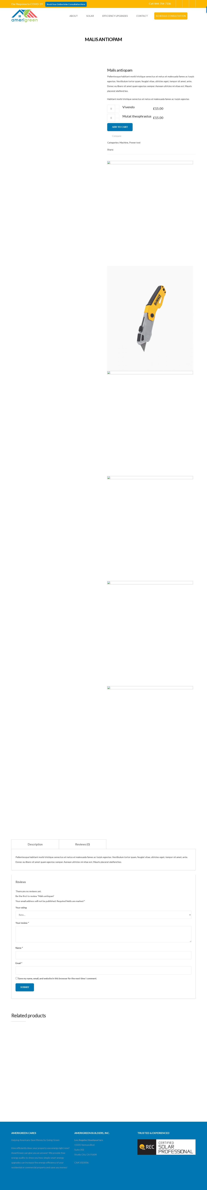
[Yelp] (179, 3)
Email (19, 963)
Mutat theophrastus (136, 116)
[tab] (35, 844)
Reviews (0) (82, 844)
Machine (124, 142)
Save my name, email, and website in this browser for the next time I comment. (57, 978)
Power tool (134, 142)
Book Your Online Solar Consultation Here (66, 4)
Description (35, 844)
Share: (110, 149)
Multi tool (15, 1052)
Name (19, 947)
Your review (22, 922)
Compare (116, 136)
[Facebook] (192, 3)
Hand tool (110, 1052)
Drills (61, 1052)
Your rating (21, 907)
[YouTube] (185, 3)
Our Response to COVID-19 (27, 3)
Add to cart (120, 127)
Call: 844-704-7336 (160, 3)
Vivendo (128, 107)
